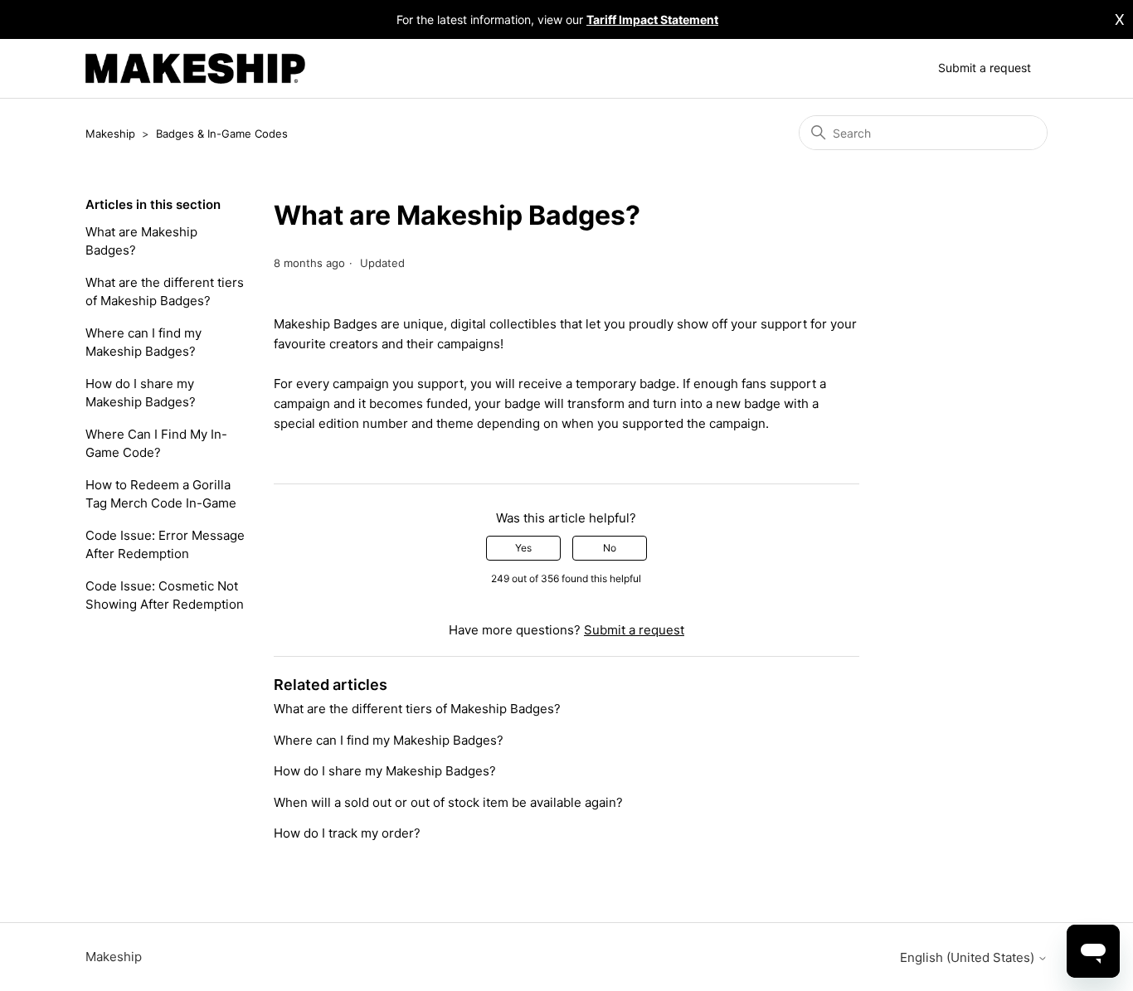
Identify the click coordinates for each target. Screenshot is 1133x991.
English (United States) (969, 957)
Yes (523, 548)
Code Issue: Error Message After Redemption (165, 544)
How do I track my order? (347, 833)
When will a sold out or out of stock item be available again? (448, 802)
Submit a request (984, 68)
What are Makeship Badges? (141, 241)
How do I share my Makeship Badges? (140, 393)
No (609, 548)
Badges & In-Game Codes (222, 133)
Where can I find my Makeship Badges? (143, 342)
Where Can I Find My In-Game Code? (156, 443)
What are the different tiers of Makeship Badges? (164, 291)
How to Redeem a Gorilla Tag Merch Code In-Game (160, 494)
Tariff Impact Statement (652, 19)
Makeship (110, 133)
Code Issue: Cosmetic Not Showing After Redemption (164, 595)
